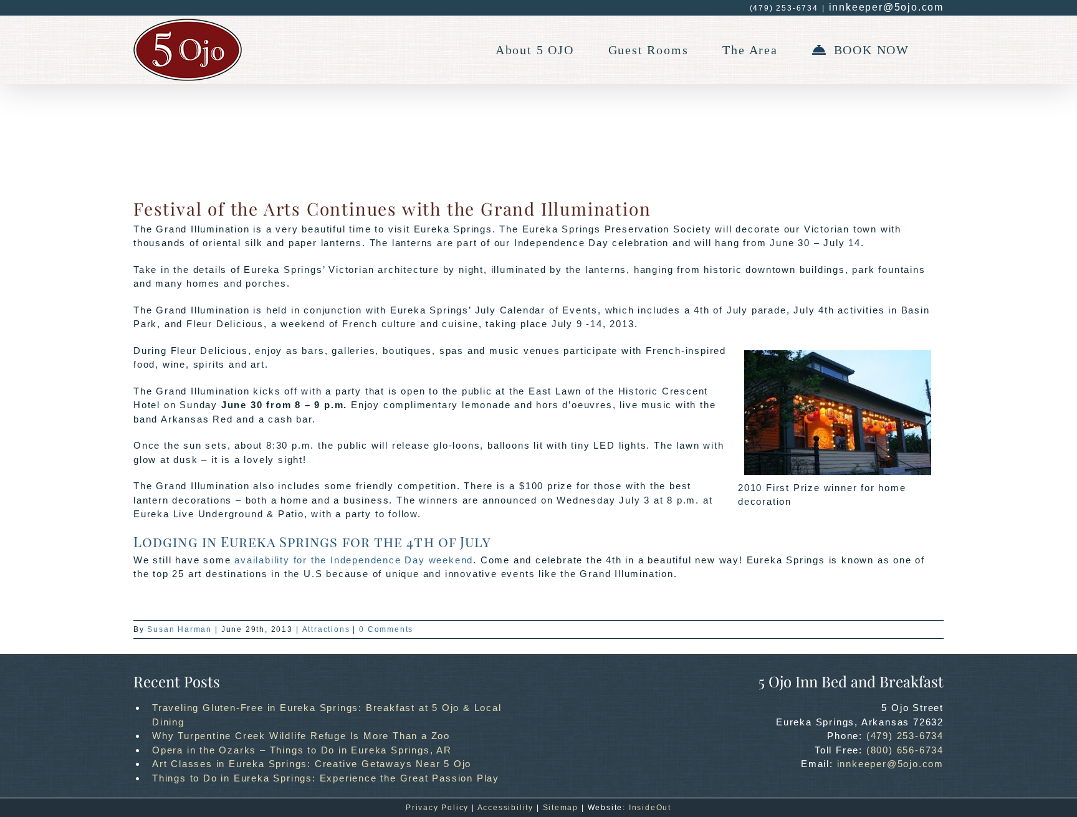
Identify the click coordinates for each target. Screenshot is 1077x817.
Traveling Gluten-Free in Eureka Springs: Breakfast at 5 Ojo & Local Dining (327, 714)
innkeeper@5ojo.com (886, 7)
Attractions (326, 629)
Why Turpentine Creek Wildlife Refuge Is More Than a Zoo (301, 735)
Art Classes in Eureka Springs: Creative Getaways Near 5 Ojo (311, 763)
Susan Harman (179, 629)
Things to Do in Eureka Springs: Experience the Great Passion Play (325, 778)
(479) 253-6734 (905, 735)
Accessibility (505, 807)
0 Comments (386, 629)
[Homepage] (187, 50)
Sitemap (561, 807)
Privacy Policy (437, 807)
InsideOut (650, 807)
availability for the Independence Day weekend (353, 560)
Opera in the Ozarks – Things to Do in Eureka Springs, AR (302, 750)
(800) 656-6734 (905, 750)
